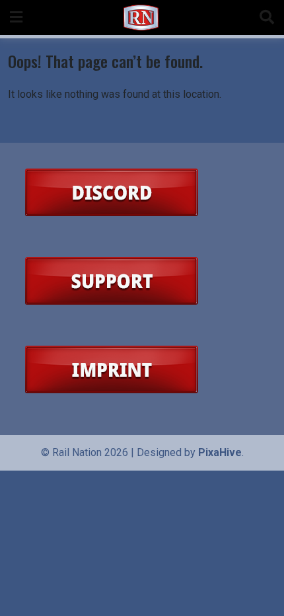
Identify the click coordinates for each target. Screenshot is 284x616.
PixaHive (220, 452)
